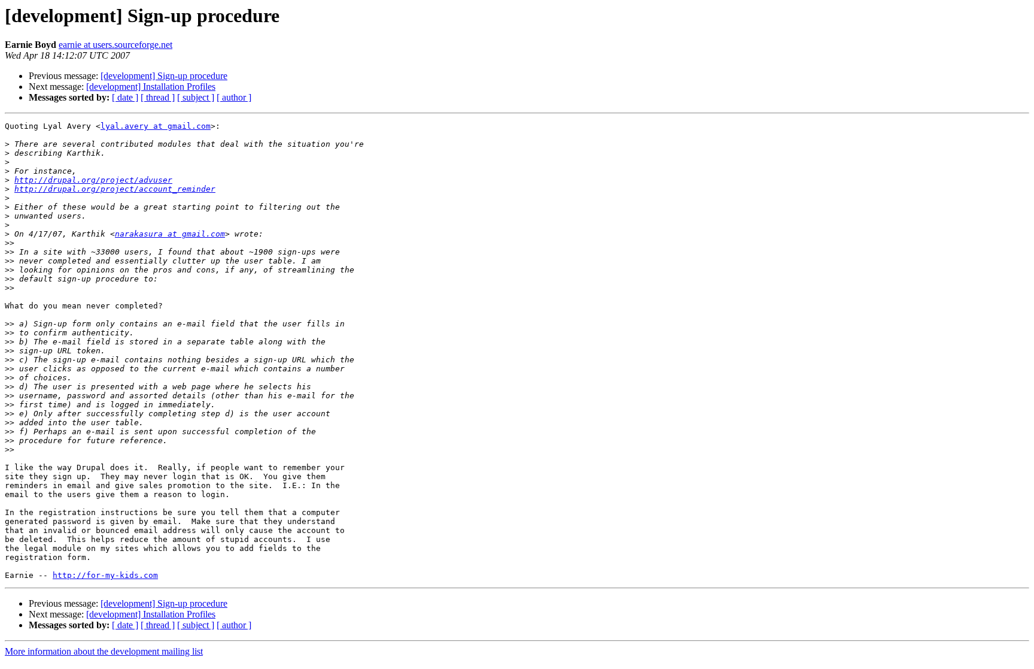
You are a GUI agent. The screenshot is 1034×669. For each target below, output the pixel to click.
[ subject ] (195, 97)
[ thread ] (158, 97)
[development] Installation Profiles (150, 86)
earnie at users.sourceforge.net (115, 45)
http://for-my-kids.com (105, 575)
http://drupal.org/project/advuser (93, 179)
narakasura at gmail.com (170, 233)
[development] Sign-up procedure (164, 76)
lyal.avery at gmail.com (156, 126)
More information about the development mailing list (104, 651)
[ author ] (234, 97)
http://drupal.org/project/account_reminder (114, 188)
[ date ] (125, 97)
